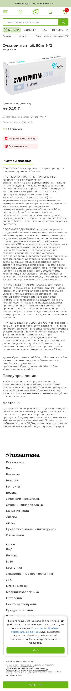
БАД (44, 29)
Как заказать (15, 462)
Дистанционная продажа (24, 504)
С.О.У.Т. (9, 674)
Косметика (14, 567)
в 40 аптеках (14, 129)
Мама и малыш (17, 586)
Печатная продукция (21, 604)
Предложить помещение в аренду (31, 529)
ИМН (9, 561)
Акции (11, 523)
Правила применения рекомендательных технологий (30, 665)
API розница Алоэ (14, 675)
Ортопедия (14, 598)
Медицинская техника (22, 592)
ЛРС (9, 579)
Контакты (13, 486)
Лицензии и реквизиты (23, 498)
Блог (9, 468)
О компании (15, 535)
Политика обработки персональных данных (26, 668)
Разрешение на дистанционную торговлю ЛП (27, 670)
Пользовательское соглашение (20, 667)
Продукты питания (20, 610)
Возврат (12, 492)
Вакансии (13, 474)
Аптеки (11, 517)
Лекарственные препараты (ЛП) (29, 573)
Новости (12, 480)
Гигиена (57, 29)
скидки (11, 29)
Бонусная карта (17, 511)
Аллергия (31, 29)
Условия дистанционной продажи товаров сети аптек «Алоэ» (34, 672)
